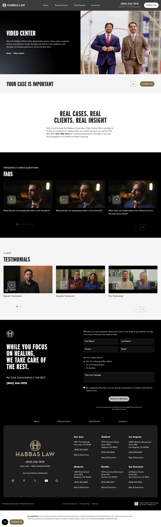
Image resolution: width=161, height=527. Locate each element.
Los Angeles (135, 436)
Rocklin (105, 466)
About (45, 5)
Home (8, 53)
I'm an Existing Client (95, 364)
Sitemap (95, 504)
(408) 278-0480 (111, 518)
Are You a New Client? (93, 357)
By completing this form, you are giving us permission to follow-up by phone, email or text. (119, 389)
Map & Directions (86, 455)
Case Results (80, 5)
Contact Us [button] (16, 522)
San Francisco (136, 466)
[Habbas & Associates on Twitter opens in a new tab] (35, 480)
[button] (5, 522)
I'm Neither (90, 368)
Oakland (105, 436)
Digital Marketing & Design (149, 504)
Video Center (18, 53)
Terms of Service (117, 409)
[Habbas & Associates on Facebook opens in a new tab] (24, 480)
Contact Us (151, 5)
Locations (95, 5)
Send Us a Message (119, 399)
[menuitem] (13, 480)
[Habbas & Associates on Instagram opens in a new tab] (13, 480)
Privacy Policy (134, 407)
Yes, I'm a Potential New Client (99, 361)
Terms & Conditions (70, 504)
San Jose (79, 436)
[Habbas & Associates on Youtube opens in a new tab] (46, 480)
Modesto (78, 466)
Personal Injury (61, 5)
